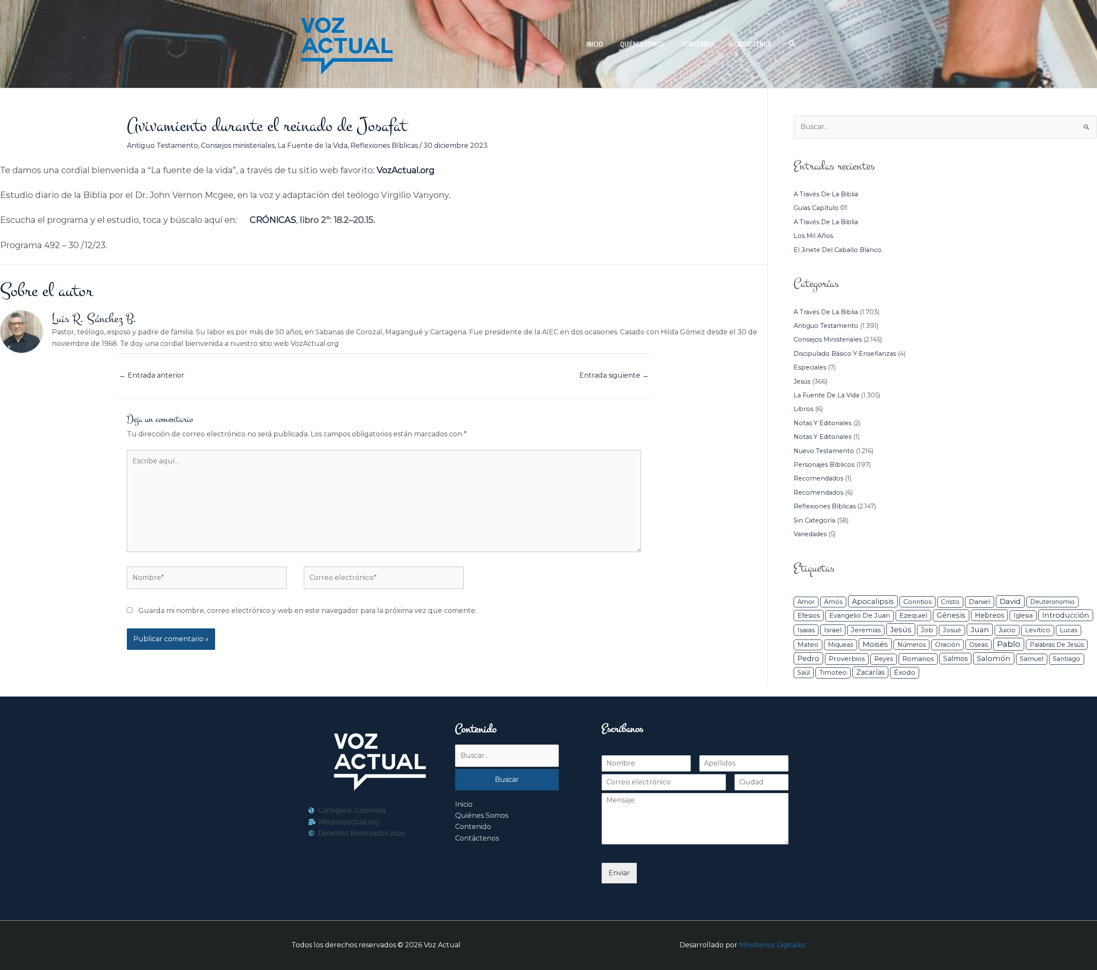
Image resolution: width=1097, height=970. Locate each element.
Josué (952, 630)
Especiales (810, 367)
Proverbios (847, 659)
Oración (947, 645)
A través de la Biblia (826, 194)
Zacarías (870, 672)
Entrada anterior (151, 375)
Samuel (1031, 659)
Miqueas (840, 645)
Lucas (1068, 630)
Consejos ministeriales (238, 145)
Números (911, 645)
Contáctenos (477, 838)
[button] (792, 43)
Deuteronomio (1052, 602)
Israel (833, 630)
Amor (806, 602)
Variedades (810, 534)
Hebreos (989, 615)
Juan (980, 629)
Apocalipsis (873, 601)
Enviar (619, 873)
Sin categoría (814, 520)
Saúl (803, 672)
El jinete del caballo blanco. (838, 250)
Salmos (955, 659)
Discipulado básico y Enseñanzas (845, 353)
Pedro (808, 658)
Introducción (1065, 615)
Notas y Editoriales (822, 423)
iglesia (1023, 615)
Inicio (464, 804)
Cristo (950, 602)
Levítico (1037, 630)
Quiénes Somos (481, 815)
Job (927, 630)
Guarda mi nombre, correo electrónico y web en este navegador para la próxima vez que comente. (307, 611)
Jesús (802, 381)
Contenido (473, 827)
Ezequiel (913, 615)
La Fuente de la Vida (313, 145)
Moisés (875, 644)
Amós (833, 602)
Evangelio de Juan (859, 615)
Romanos (918, 659)
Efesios (808, 615)
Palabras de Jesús (1057, 645)
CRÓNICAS (273, 220)
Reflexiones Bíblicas (384, 145)
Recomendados (818, 478)
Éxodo (904, 672)
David (1010, 601)
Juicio (1007, 630)
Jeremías (866, 630)
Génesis (951, 615)
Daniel (979, 602)
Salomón (993, 658)
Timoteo (833, 672)
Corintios (917, 602)
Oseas (978, 645)
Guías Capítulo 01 (820, 208)
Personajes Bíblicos (824, 464)
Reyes (883, 659)
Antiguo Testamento (162, 145)
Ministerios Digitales (772, 945)
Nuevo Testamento (824, 451)
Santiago (1066, 659)
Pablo (1008, 644)
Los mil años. (814, 236)
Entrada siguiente (614, 375)
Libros (803, 409)
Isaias (806, 630)
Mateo (807, 645)
